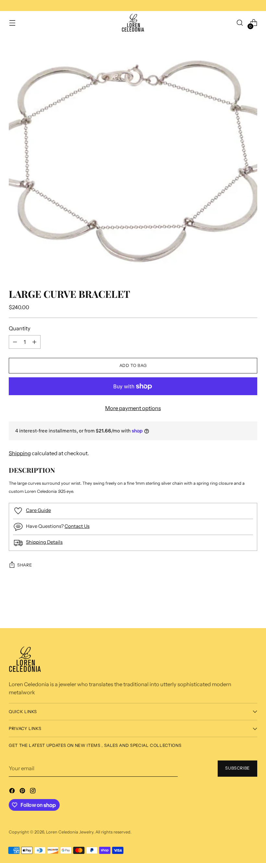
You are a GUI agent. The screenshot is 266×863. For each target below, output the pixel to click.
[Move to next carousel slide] (252, 605)
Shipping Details (44, 542)
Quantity (19, 328)
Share (24, 565)
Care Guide (38, 510)
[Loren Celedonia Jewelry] (133, 23)
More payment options (133, 408)
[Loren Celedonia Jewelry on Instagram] (33, 791)
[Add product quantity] (15, 341)
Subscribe (237, 768)
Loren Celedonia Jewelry (69, 832)
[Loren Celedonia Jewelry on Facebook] (13, 791)
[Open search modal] (240, 23)
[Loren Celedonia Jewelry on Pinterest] (23, 791)
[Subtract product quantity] (34, 341)
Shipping (20, 453)
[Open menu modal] (12, 23)
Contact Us (77, 526)
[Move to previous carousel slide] (239, 604)
